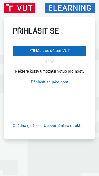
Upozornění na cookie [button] (63, 125)
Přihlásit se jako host (49, 82)
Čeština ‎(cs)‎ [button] (24, 125)
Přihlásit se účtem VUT (49, 50)
